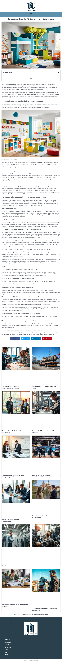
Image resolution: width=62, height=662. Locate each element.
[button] (31, 14)
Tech (6, 652)
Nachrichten (8, 647)
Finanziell (7, 641)
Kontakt (7, 655)
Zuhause (7, 654)
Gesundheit (8, 642)
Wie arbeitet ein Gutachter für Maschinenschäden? (45, 564)
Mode (6, 645)
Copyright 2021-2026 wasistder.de (31, 660)
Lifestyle (7, 644)
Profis (6, 649)
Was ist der (17, 614)
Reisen (6, 650)
